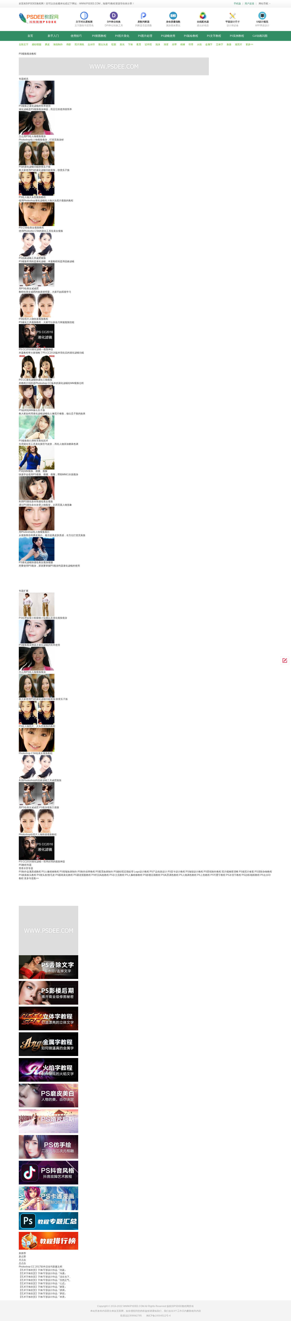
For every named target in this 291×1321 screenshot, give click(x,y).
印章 (191, 44)
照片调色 (79, 44)
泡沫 (157, 44)
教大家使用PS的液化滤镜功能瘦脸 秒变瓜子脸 (43, 699)
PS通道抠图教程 (82, 875)
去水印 (91, 44)
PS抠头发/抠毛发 (46, 875)
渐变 (166, 44)
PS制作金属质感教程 (30, 871)
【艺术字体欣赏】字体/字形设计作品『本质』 (43, 1297)
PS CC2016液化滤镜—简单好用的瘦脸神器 (42, 861)
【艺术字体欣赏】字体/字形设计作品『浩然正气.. (44, 1280)
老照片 (238, 44)
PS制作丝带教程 (86, 871)
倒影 (68, 44)
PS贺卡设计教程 (176, 871)
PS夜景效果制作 (104, 871)
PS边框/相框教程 (251, 875)
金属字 (208, 44)
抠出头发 (103, 44)
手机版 (237, 3)
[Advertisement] (115, 576)
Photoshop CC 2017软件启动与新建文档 (40, 1266)
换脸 (229, 44)
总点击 (22, 1263)
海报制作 (58, 44)
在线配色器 (203, 21)
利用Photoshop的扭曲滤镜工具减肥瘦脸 (40, 780)
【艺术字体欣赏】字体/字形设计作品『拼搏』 (43, 1290)
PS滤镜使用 (168, 35)
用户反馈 (249, 3)
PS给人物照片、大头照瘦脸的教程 (37, 726)
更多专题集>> (31, 878)
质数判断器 (143, 21)
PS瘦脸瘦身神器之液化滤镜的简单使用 (39, 645)
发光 (122, 44)
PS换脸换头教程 (27, 875)
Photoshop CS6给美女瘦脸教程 (35, 753)
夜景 (138, 44)
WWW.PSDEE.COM (89, 3)
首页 (30, 35)
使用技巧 (76, 35)
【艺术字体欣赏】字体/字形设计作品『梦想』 (43, 1293)
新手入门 (53, 35)
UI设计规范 (262, 21)
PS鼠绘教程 (191, 35)
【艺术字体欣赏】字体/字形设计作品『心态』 (43, 1283)
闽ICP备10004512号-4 (158, 1315)
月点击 (22, 1260)
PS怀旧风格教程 (100, 875)
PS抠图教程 (99, 35)
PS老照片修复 (246, 871)
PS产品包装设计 (158, 871)
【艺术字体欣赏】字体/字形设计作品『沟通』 (43, 1273)
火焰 (199, 44)
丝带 (174, 44)
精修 (182, 44)
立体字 (219, 44)
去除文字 (23, 44)
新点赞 (22, 1256)
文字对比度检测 (84, 21)
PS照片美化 (122, 35)
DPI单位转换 (114, 21)
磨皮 (47, 44)
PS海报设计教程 (194, 871)
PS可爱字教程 (217, 875)
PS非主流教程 (117, 875)
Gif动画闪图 (260, 35)
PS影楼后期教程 (152, 875)
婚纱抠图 (36, 44)
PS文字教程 (214, 35)
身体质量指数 (173, 21)
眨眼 (113, 44)
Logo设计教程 (141, 871)
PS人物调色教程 (188, 875)
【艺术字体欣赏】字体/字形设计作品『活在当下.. (44, 1276)
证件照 (148, 44)
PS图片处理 (145, 35)
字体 (130, 44)
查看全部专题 (26, 868)
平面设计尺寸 (232, 21)
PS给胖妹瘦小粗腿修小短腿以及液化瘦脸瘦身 (43, 618)
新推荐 (22, 1253)
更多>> (249, 44)
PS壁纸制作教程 (212, 871)
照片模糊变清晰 (230, 871)
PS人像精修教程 (50, 871)
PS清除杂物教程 (263, 871)
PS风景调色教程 (170, 875)
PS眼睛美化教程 (64, 875)
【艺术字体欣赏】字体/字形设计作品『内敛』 (43, 1270)
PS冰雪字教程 (233, 875)
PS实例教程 (237, 35)
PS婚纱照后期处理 (123, 871)
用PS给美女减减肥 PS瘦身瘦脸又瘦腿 (39, 807)
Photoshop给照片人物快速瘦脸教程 (38, 834)
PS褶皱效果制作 (68, 871)
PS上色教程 (203, 875)
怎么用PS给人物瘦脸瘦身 (32, 672)
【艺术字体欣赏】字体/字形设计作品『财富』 (43, 1286)
